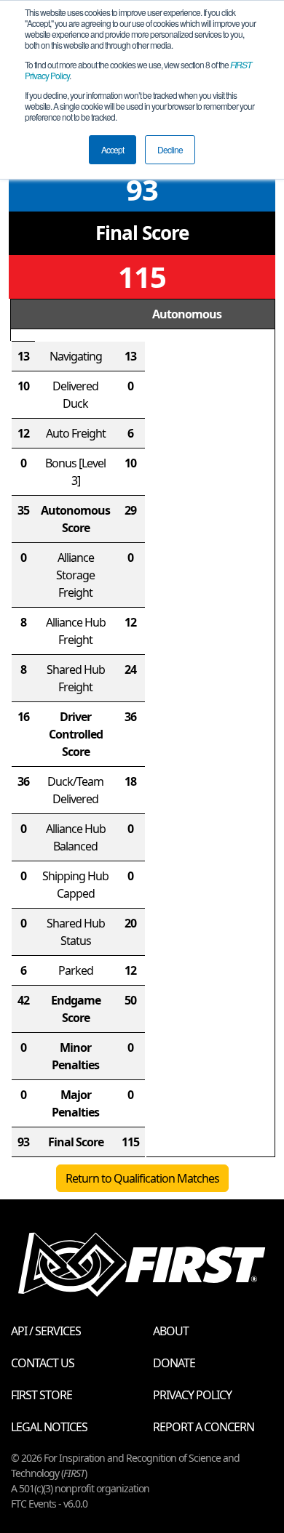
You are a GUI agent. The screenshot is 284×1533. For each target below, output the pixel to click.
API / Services (46, 1331)
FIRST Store (41, 1395)
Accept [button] (112, 149)
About (171, 1331)
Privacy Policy (192, 1395)
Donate (174, 1363)
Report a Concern (203, 1427)
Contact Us (42, 1363)
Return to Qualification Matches (142, 1178)
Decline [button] (170, 149)
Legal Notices (49, 1427)
